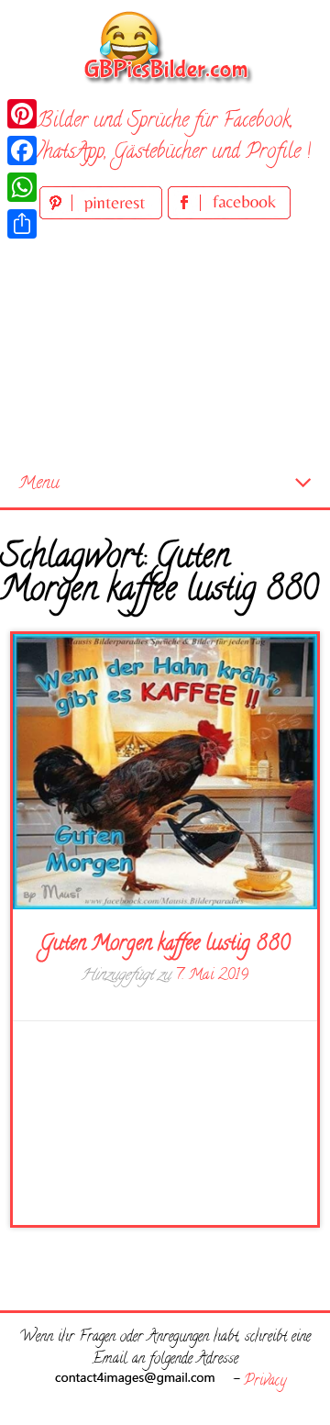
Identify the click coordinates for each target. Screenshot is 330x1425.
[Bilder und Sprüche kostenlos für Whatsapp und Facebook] (165, 46)
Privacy (265, 1382)
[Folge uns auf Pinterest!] (103, 216)
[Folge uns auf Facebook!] (229, 216)
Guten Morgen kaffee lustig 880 (164, 945)
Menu (39, 484)
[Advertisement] (165, 342)
